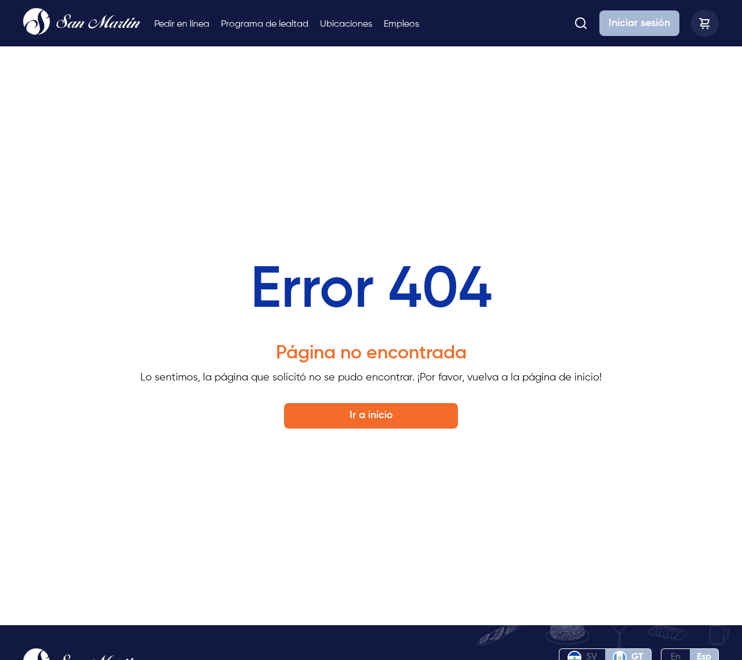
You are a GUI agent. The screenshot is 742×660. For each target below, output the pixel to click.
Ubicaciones (346, 24)
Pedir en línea (181, 24)
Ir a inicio (371, 415)
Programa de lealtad (264, 24)
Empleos (401, 24)
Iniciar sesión (639, 23)
